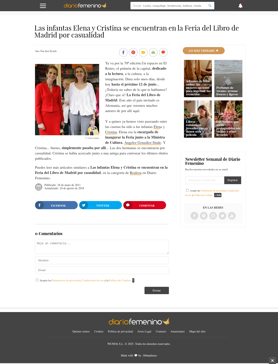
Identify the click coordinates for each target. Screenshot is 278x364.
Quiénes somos (81, 331)
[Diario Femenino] (85, 6)
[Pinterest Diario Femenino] (204, 216)
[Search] (209, 5)
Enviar (157, 290)
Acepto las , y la (85, 280)
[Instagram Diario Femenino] (213, 216)
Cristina (111, 131)
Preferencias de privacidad (66, 280)
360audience (150, 355)
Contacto (161, 331)
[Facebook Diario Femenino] (194, 216)
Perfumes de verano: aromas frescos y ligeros (227, 90)
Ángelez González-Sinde (142, 142)
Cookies (98, 331)
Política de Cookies (120, 280)
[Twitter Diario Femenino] (222, 216)
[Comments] (163, 52)
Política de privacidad (120, 331)
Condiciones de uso (93, 280)
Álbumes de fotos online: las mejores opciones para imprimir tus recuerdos (198, 87)
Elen (157, 126)
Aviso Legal (144, 331)
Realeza (135, 172)
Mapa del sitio (197, 331)
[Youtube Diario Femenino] (232, 216)
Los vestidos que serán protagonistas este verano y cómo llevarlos (228, 128)
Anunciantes (178, 331)
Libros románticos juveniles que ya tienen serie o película (197, 128)
